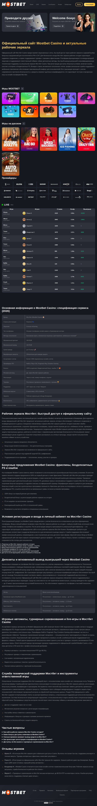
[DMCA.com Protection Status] (48, 803)
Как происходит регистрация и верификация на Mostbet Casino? (28, 739)
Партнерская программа (78, 790)
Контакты (50, 790)
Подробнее (57, 26)
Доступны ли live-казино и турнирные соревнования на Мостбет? (28, 742)
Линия (31, 4)
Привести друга (11, 26)
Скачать (62, 795)
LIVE (37, 4)
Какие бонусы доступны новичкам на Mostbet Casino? (24, 734)
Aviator (60, 4)
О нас (34, 790)
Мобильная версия (62, 790)
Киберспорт (68, 4)
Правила (42, 790)
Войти (79, 4)
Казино (44, 4)
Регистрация (89, 4)
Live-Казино (51, 4)
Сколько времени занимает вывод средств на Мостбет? (25, 737)
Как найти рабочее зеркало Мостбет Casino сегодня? (24, 732)
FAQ (90, 790)
